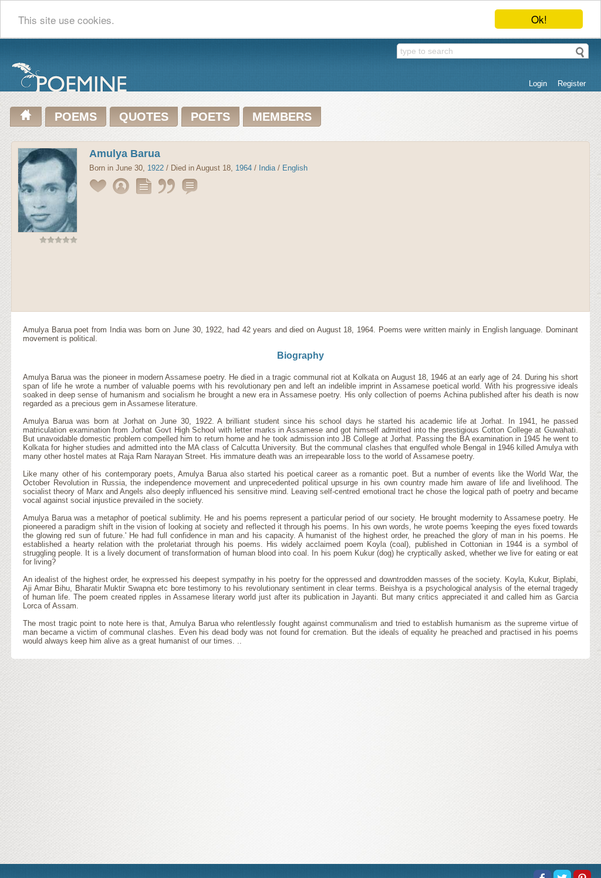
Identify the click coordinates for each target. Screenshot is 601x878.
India (267, 168)
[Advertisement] (300, 280)
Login (538, 83)
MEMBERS (282, 116)
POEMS (76, 116)
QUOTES (143, 116)
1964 (243, 168)
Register (572, 83)
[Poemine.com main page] (25, 116)
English (295, 168)
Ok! (539, 19)
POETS (210, 116)
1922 (155, 168)
